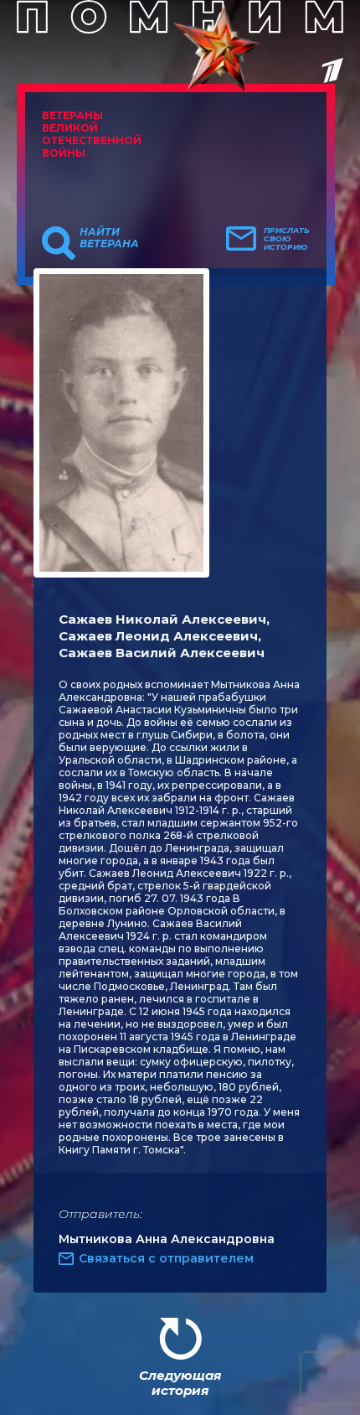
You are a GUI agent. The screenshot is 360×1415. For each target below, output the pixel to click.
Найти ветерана (109, 238)
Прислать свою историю (287, 238)
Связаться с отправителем (166, 1258)
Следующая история (180, 1382)
